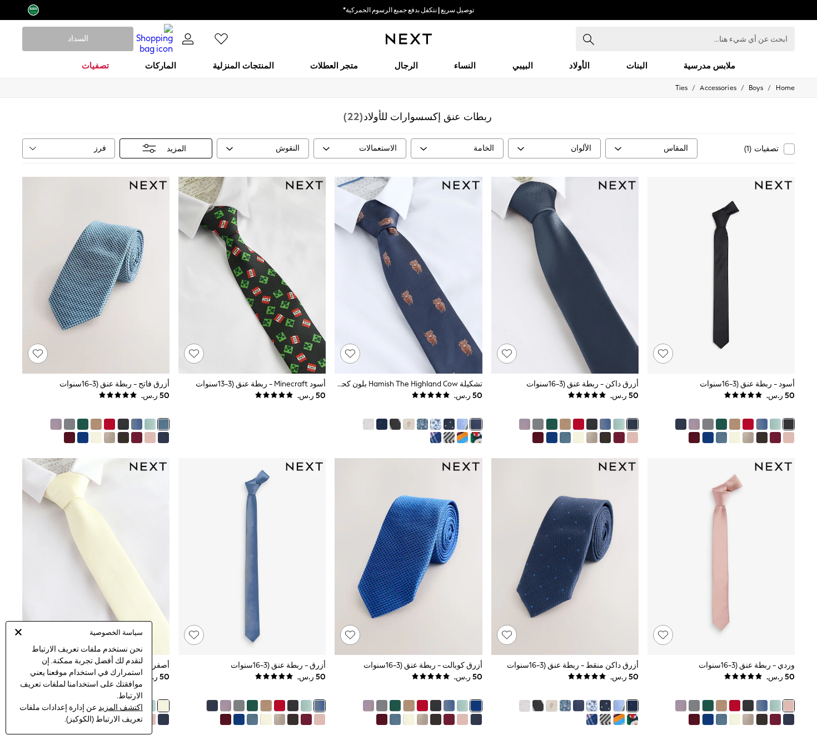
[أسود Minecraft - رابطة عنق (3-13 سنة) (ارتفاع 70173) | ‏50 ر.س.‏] (252, 275)
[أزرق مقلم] (462, 424)
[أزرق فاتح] (721, 437)
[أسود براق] (395, 424)
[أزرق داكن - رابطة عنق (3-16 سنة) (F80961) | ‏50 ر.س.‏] (565, 275)
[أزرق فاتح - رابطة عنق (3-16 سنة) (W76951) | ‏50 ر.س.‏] (96, 275)
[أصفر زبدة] (734, 437)
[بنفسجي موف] (761, 437)
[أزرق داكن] (680, 424)
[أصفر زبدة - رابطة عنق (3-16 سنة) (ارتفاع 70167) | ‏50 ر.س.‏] (96, 556)
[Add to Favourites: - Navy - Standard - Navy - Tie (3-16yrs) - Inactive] (506, 353)
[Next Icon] (409, 38)
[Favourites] (221, 39)
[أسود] (788, 424)
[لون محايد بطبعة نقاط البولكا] (368, 424)
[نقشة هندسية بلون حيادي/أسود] (449, 437)
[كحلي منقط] (449, 424)
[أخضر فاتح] (775, 424)
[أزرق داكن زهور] (422, 424)
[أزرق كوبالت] (707, 437)
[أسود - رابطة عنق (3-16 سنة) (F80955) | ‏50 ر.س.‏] (721, 275)
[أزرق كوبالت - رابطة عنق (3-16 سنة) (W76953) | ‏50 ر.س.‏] (408, 556)
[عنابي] (694, 437)
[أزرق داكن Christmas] (475, 437)
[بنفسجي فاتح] (694, 424)
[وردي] (788, 437)
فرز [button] (100, 148)
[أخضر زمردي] (721, 424)
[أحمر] (748, 424)
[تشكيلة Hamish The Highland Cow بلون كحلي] (475, 424)
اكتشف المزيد (120, 707)
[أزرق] (761, 424)
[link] (188, 39)
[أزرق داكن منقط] (381, 424)
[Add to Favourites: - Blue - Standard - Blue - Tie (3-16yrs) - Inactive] (194, 634)
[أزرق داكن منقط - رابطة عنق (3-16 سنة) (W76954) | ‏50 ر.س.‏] (565, 556)
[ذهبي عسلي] (734, 424)
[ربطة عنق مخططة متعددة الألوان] (462, 437)
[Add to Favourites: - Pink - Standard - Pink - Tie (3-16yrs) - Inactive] (663, 634)
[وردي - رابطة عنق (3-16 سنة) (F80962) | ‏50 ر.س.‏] (721, 556)
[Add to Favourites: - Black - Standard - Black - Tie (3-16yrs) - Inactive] (663, 353)
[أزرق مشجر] (435, 424)
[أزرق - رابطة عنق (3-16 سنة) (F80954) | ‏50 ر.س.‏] (252, 556)
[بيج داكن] (748, 437)
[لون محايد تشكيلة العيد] (408, 424)
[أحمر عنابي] (775, 437)
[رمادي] (707, 424)
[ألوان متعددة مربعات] (435, 437)
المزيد (176, 148)
